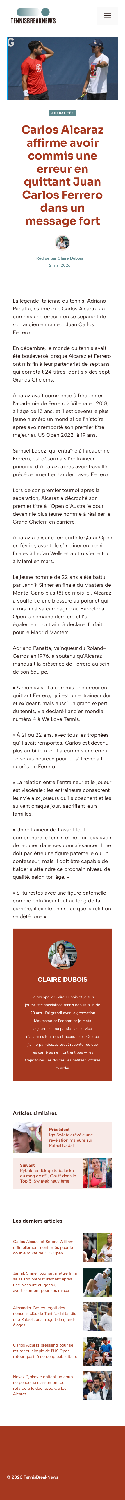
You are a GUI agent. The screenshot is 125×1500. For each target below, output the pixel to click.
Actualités (62, 113)
